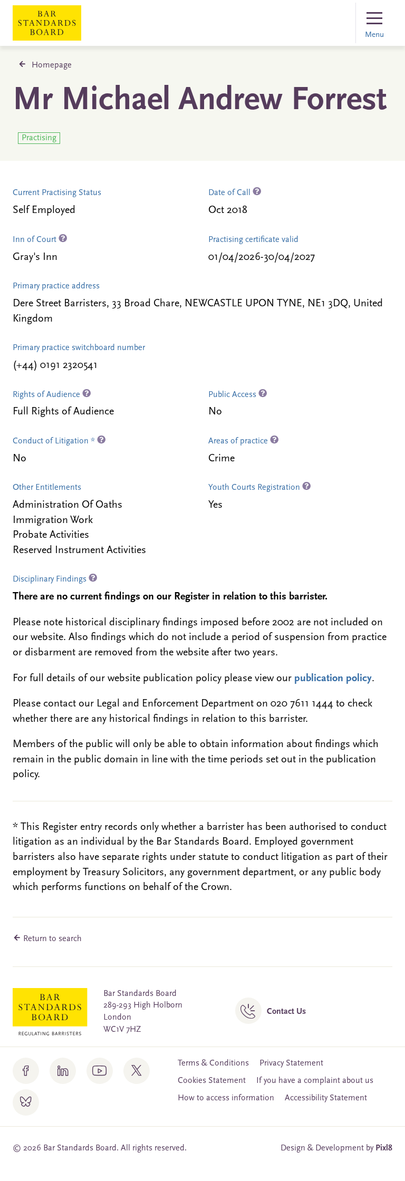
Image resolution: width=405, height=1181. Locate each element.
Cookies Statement (212, 1081)
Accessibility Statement (326, 1098)
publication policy (333, 678)
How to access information (226, 1098)
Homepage (52, 65)
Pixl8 (383, 1148)
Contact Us (286, 1012)
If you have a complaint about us (314, 1081)
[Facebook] (26, 1071)
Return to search (51, 939)
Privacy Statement (291, 1063)
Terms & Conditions (213, 1063)
